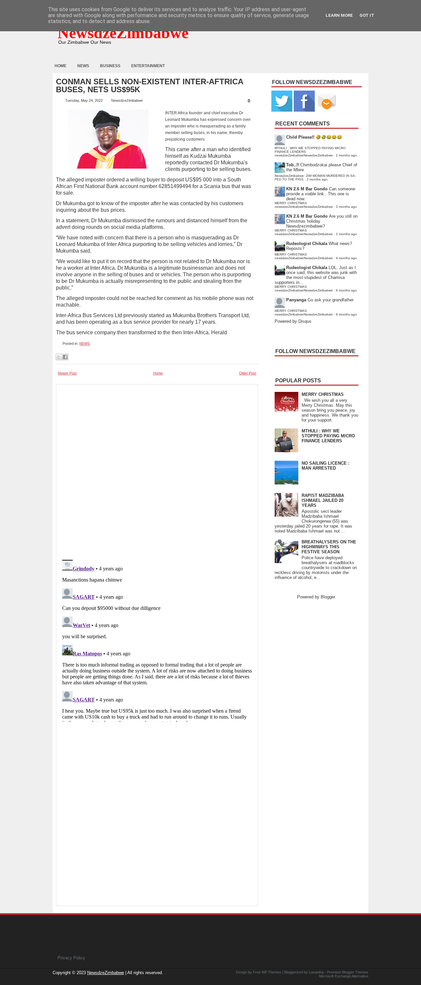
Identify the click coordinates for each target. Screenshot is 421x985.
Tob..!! (292, 164)
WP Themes (271, 972)
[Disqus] (157, 639)
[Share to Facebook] (65, 357)
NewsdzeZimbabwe (123, 32)
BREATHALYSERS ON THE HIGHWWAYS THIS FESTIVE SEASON (329, 546)
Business (110, 66)
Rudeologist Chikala (306, 243)
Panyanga (296, 299)
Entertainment (148, 66)
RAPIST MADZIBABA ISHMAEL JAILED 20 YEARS (323, 500)
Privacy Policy (71, 957)
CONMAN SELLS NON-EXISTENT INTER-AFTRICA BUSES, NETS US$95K (149, 86)
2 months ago (346, 155)
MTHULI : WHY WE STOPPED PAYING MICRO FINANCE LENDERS (328, 435)
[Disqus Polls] (157, 470)
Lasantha (316, 972)
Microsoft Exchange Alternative (343, 976)
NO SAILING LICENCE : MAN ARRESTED (325, 466)
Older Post (247, 373)
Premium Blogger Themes (347, 972)
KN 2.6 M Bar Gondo (307, 188)
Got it (366, 15)
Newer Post (67, 373)
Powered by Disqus (293, 321)
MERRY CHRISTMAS (323, 394)
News (83, 66)
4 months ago (346, 258)
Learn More (339, 15)
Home (60, 66)
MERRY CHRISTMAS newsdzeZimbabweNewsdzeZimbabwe (304, 204)
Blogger (328, 596)
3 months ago (317, 179)
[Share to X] (59, 357)
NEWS (84, 343)
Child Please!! (300, 137)
